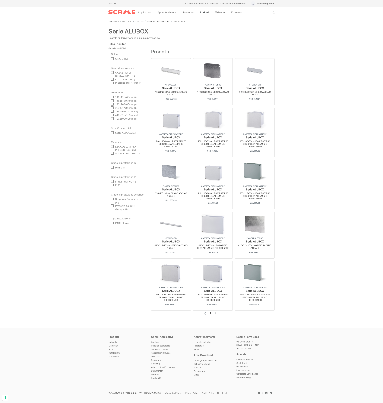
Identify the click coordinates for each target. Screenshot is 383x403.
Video (196, 375)
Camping (155, 364)
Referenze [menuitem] (188, 12)
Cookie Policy (208, 393)
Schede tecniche (202, 364)
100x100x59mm (125, 119)
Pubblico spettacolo (160, 346)
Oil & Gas (155, 357)
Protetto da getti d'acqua (125, 207)
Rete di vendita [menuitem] (239, 4)
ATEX (110, 349)
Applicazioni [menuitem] (145, 12)
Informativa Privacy (173, 393)
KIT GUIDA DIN (125, 79)
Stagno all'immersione (128, 201)
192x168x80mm (125, 104)
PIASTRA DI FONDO (128, 83)
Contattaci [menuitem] (226, 4)
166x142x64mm (125, 101)
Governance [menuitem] (213, 4)
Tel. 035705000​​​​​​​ (243, 349)
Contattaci (241, 363)
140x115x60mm (125, 97)
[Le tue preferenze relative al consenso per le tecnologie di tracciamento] (5, 398)
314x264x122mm (126, 111)
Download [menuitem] (237, 12)
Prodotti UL (156, 378)
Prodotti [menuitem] (204, 12)
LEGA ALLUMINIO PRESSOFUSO (125, 148)
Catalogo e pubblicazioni (205, 361)
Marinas (155, 375)
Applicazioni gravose (161, 353)
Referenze (199, 346)
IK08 (120, 168)
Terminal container (160, 349)
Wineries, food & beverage (163, 367)
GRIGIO (121, 59)
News (196, 349)
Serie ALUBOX (125, 133)
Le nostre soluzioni (202, 342)
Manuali (197, 368)
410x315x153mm (126, 115)
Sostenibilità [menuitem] (200, 4)
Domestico (113, 357)
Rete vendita (242, 367)
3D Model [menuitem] (220, 12)
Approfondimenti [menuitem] (167, 12)
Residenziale (157, 360)
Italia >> (112, 4)
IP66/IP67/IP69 (125, 182)
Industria (112, 342)
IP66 (119, 185)
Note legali (222, 393)
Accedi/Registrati (266, 4)
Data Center (157, 371)
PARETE (122, 223)
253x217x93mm (125, 108)
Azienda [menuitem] (189, 4)
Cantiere (155, 342)
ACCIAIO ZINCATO (127, 153)
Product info (199, 371)
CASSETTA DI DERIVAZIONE (125, 74)
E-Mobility (113, 346)
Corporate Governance (247, 374)
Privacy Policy (192, 393)
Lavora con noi (243, 370)
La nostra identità (244, 360)
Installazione (114, 353)
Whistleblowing (243, 378)
